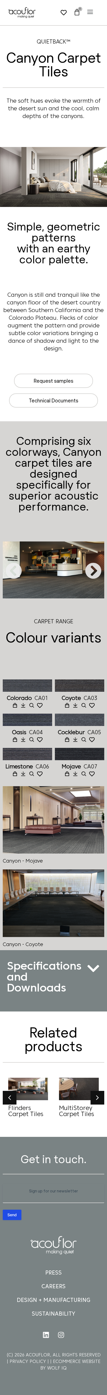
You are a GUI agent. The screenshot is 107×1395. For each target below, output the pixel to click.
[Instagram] (61, 1335)
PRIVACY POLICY (28, 1362)
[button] (90, 12)
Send (12, 1214)
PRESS (53, 1273)
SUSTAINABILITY (53, 1314)
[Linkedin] (46, 1335)
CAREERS (53, 1286)
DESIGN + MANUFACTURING (53, 1300)
